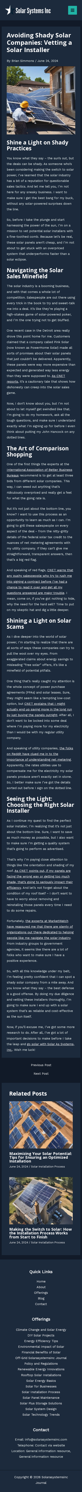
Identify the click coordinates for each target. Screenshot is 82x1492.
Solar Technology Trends (41, 1415)
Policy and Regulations (41, 1364)
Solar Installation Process (48, 1166)
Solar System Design (41, 1409)
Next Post (41, 1073)
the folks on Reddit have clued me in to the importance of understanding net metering (40, 753)
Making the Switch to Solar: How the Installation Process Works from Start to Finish (40, 1233)
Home (41, 1281)
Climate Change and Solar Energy (41, 1330)
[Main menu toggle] (72, 10)
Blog (41, 1298)
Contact (41, 1304)
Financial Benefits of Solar (41, 1352)
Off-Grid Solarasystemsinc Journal (41, 1358)
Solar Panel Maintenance (41, 1398)
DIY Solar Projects (41, 1335)
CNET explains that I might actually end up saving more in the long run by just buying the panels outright (39, 709)
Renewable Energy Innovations (41, 1369)
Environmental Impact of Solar (41, 1347)
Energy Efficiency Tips (41, 1341)
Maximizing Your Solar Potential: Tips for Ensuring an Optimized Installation (40, 1157)
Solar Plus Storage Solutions (41, 1403)
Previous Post (41, 1065)
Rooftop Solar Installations (41, 1375)
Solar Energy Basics (41, 1381)
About (41, 1287)
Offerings (41, 1293)
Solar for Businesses (41, 1386)
